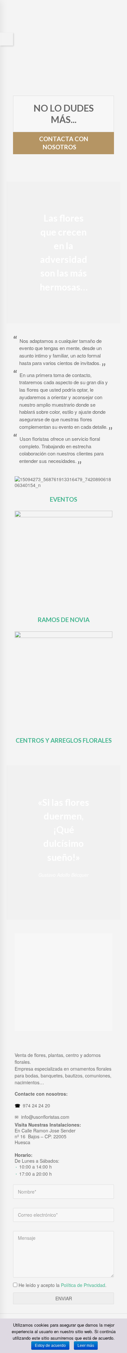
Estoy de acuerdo (50, 1345)
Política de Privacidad (83, 1285)
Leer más (86, 1345)
